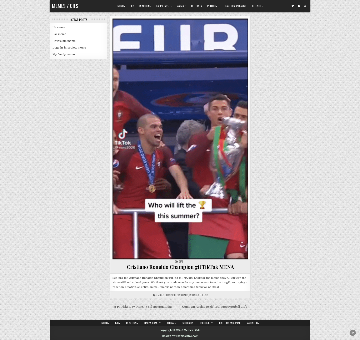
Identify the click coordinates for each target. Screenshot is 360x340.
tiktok (204, 295)
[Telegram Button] (299, 6)
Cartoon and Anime (236, 6)
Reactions (145, 6)
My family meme (63, 54)
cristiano (182, 295)
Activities (257, 6)
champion (170, 295)
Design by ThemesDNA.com (180, 336)
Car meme (59, 34)
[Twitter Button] (292, 6)
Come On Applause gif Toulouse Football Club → (216, 306)
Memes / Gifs (65, 5)
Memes (121, 6)
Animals (181, 6)
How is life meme (64, 40)
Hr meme (58, 27)
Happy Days (162, 6)
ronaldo (194, 295)
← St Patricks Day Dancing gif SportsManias (141, 306)
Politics (212, 6)
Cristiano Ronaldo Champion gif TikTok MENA (180, 266)
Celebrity (196, 6)
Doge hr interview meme (69, 47)
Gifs (132, 6)
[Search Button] (305, 6)
